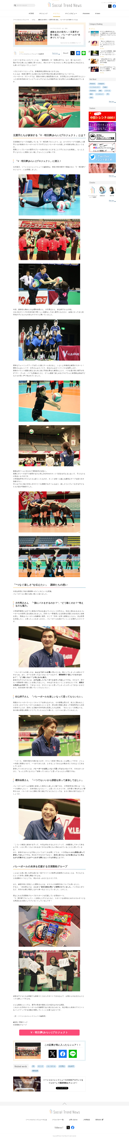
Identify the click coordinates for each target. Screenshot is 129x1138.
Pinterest (92, 83)
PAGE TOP (64, 1104)
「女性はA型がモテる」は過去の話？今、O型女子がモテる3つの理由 (107, 60)
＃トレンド (43, 13)
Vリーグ (40, 1066)
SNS (91, 97)
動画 (91, 94)
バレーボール (51, 1066)
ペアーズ (107, 90)
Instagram (101, 83)
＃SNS (31, 13)
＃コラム (56, 13)
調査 (100, 90)
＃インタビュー (71, 13)
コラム (102, 38)
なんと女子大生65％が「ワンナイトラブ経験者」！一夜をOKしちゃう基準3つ (108, 68)
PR (33, 1066)
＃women (86, 13)
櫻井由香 (35, 1071)
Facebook (92, 90)
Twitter (105, 87)
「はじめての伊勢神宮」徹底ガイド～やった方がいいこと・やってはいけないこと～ (108, 52)
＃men (97, 13)
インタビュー (99, 94)
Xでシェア (73, 53)
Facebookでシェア (78, 53)
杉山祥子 (71, 1066)
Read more (55, 53)
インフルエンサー (95, 87)
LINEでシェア (84, 53)
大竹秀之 (62, 1066)
